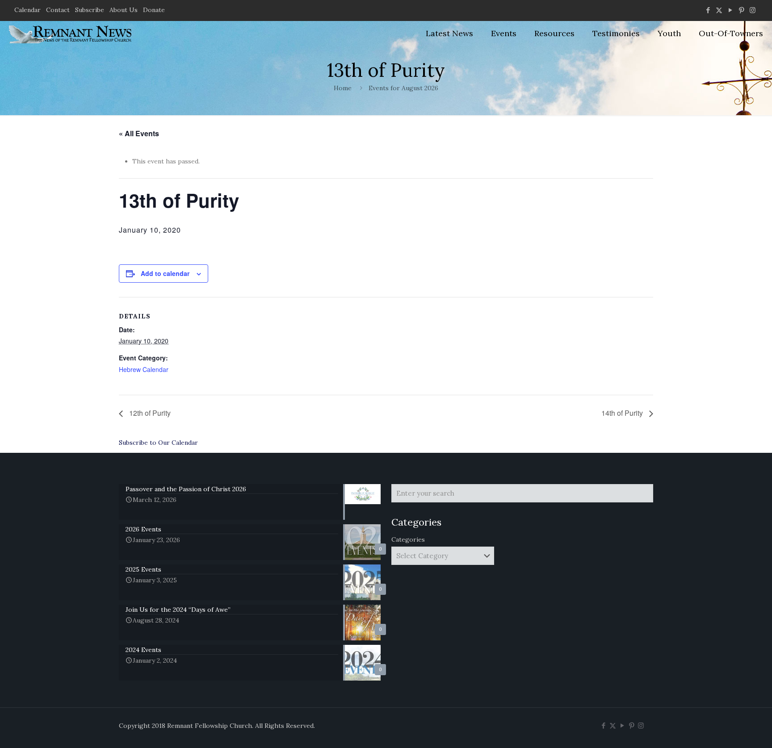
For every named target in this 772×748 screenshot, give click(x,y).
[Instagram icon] (752, 10)
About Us (123, 10)
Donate (154, 10)
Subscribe (89, 10)
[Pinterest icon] (741, 10)
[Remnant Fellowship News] (71, 33)
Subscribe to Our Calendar (158, 443)
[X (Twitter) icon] (719, 10)
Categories (408, 539)
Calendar (27, 10)
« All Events (139, 133)
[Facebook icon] (708, 10)
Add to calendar (165, 273)
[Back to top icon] (729, 729)
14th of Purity (623, 413)
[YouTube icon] (730, 10)
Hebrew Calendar (143, 369)
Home (343, 88)
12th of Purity (149, 413)
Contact (58, 10)
